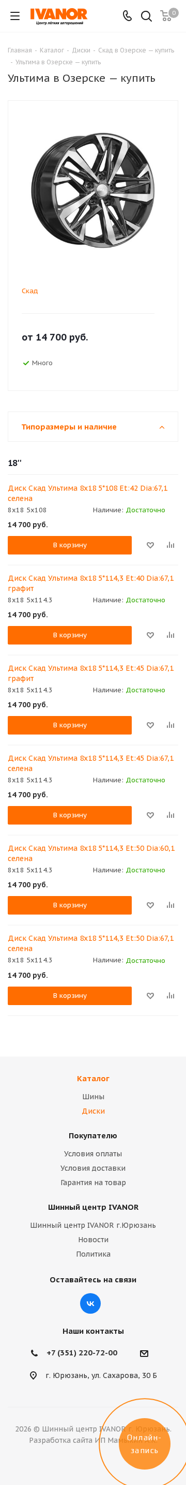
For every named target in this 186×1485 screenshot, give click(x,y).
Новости (93, 1239)
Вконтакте (90, 1303)
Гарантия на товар (93, 1182)
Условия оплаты (93, 1153)
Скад (30, 291)
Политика (93, 1254)
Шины (93, 1096)
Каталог (93, 1078)
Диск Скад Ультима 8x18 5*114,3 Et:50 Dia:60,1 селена (91, 853)
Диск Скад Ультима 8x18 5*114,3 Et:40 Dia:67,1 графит (91, 583)
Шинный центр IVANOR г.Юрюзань (93, 1225)
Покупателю (93, 1135)
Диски (93, 1111)
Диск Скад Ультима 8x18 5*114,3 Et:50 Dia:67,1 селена (91, 943)
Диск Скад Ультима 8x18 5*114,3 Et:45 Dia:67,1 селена (91, 763)
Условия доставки (93, 1168)
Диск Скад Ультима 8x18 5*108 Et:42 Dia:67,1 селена (87, 493)
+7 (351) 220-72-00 (82, 1352)
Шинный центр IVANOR (93, 1207)
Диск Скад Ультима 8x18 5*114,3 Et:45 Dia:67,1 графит (91, 673)
